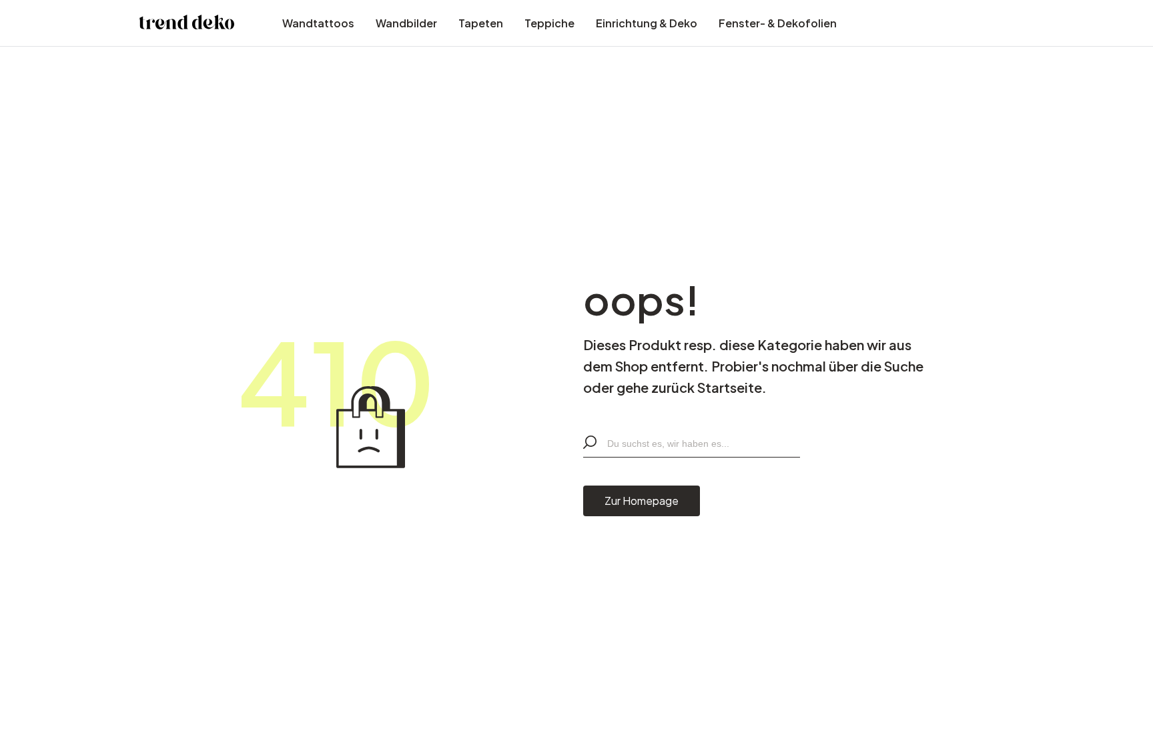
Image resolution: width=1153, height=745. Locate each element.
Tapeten (480, 23)
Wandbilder (406, 23)
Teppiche (549, 23)
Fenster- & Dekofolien (778, 23)
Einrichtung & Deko (646, 23)
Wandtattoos (318, 23)
